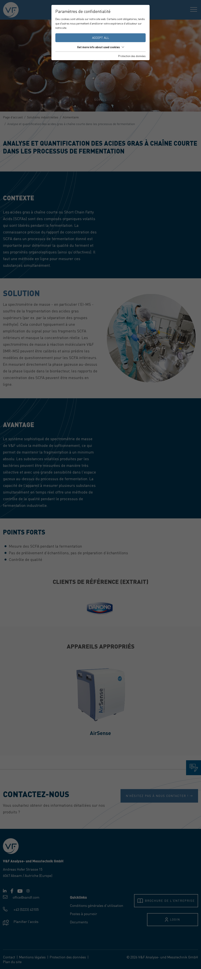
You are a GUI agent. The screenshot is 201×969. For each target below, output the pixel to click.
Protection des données (132, 56)
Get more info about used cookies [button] (98, 47)
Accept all (100, 38)
